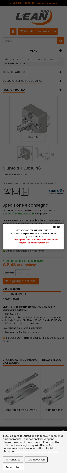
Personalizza (13, 459)
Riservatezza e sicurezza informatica (37, 451)
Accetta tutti (13, 467)
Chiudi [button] (57, 227)
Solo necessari (36, 459)
